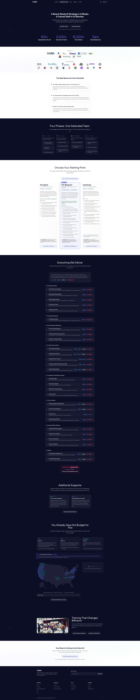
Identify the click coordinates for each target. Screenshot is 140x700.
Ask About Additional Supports (70, 511)
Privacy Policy (73, 684)
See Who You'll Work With (94, 633)
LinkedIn (89, 686)
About (71, 1)
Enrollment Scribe (57, 686)
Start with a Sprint (64, 26)
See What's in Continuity (91, 246)
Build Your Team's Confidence (79, 633)
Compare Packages (76, 26)
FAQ (37, 690)
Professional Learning (64, 1)
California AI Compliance (41, 688)
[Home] (101, 2)
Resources (75, 1)
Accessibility (73, 688)
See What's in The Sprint (49, 246)
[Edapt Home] (34, 2)
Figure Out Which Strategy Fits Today (70, 178)
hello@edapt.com (91, 688)
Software (56, 1)
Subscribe (100, 673)
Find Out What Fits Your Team (70, 656)
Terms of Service (74, 686)
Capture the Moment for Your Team (58, 599)
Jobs (37, 692)
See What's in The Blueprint (70, 246)
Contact (80, 1)
